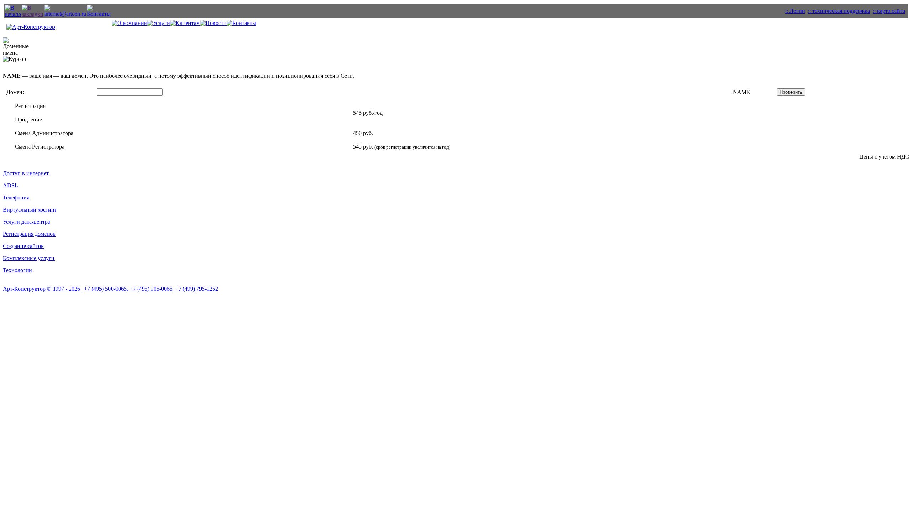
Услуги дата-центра (26, 222)
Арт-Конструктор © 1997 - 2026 (41, 289)
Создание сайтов (23, 246)
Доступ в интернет (26, 173)
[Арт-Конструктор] (32, 14)
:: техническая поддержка (839, 11)
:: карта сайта (889, 11)
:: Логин (795, 11)
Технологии (17, 270)
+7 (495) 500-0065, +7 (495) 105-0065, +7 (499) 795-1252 (151, 289)
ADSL (10, 185)
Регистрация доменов (29, 234)
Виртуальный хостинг (30, 210)
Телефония (16, 198)
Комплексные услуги (29, 258)
